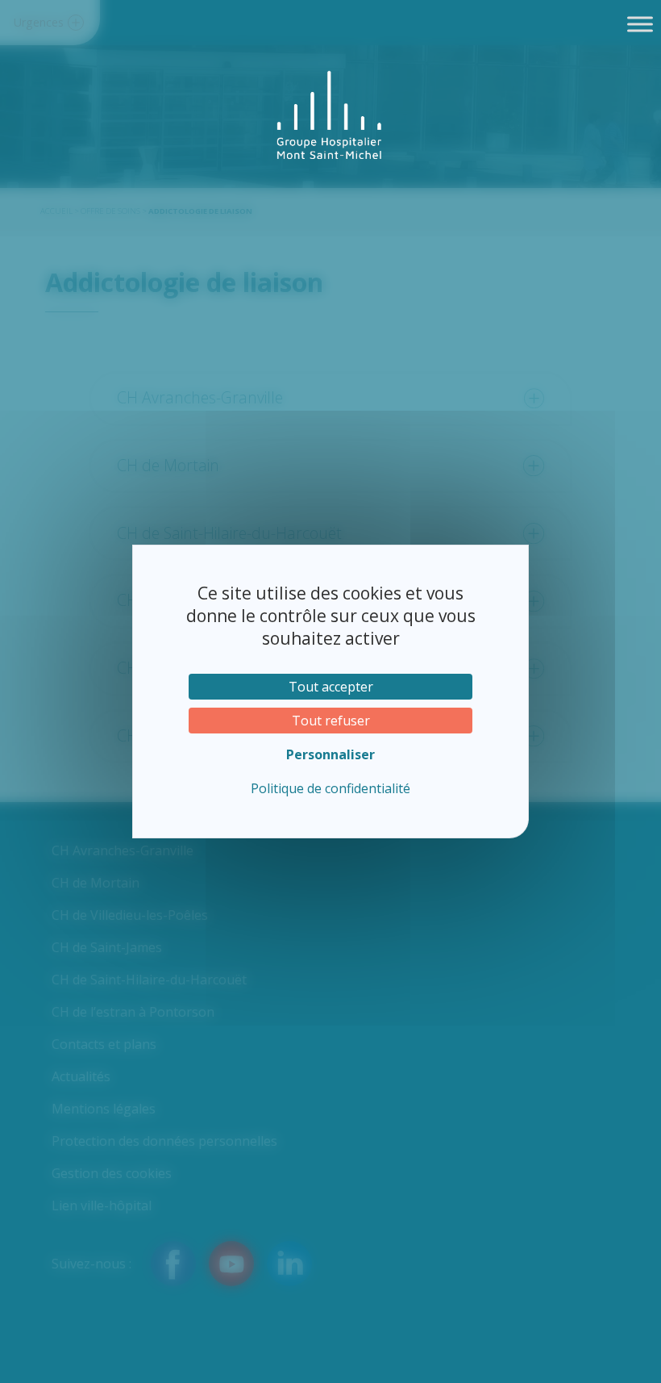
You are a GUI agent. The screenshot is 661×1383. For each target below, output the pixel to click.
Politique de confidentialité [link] (330, 788)
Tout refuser (331, 720)
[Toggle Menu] (640, 23)
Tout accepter (331, 687)
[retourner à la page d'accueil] (330, 115)
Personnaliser (330, 754)
